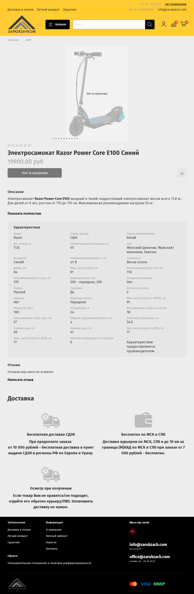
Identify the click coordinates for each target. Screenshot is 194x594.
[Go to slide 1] (53, 138)
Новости (51, 542)
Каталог (60, 24)
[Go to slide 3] (58, 138)
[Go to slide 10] (77, 138)
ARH (28, 40)
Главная (13, 40)
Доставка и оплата (21, 9)
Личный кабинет (56, 536)
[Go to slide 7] (69, 138)
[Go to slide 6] (66, 138)
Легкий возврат (48, 9)
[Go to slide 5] (64, 138)
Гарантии (69, 9)
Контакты (52, 548)
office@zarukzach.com (150, 557)
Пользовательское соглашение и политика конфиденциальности (49, 563)
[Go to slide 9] (74, 138)
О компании (53, 529)
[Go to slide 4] (61, 138)
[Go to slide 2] (56, 138)
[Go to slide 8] (72, 138)
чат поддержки (175, 4)
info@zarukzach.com (172, 9)
